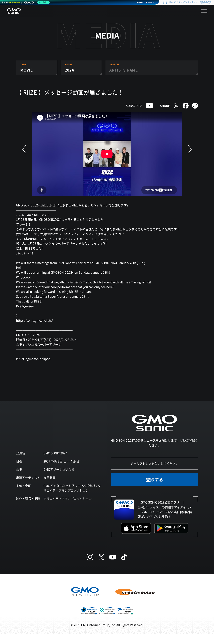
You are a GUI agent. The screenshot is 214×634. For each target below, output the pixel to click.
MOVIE (26, 69)
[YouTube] (112, 557)
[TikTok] (124, 557)
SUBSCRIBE (134, 105)
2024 (69, 69)
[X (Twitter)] (101, 557)
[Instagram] (90, 557)
